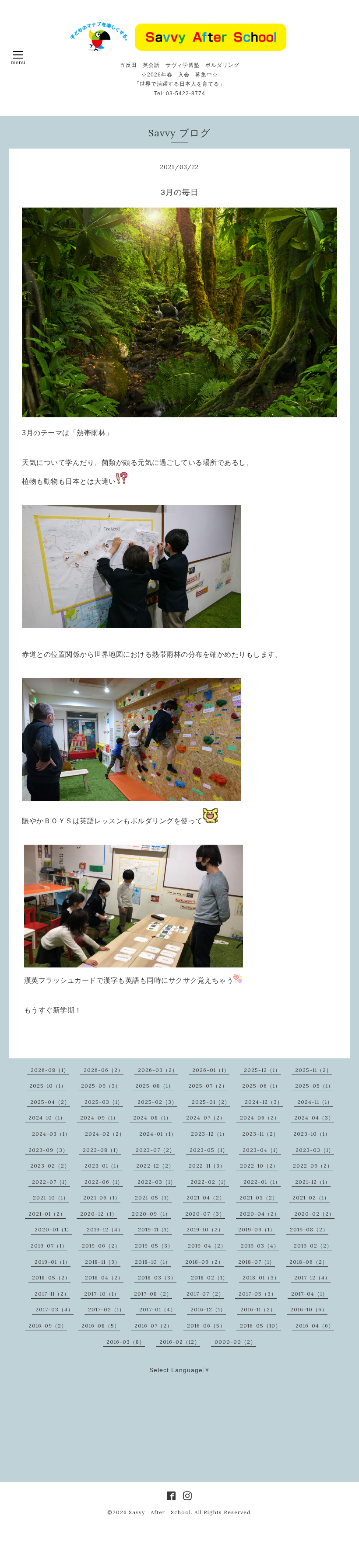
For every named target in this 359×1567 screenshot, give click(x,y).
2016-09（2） (47, 1325)
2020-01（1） (53, 1229)
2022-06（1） (103, 1182)
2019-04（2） (207, 1245)
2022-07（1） (51, 1182)
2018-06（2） (308, 1261)
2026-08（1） (50, 1070)
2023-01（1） (103, 1165)
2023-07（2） (155, 1150)
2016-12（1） (208, 1309)
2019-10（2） (205, 1229)
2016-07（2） (153, 1325)
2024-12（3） (264, 1102)
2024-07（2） (205, 1117)
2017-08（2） (153, 1293)
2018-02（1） (209, 1277)
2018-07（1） (256, 1261)
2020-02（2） (314, 1213)
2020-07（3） (205, 1213)
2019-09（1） (256, 1229)
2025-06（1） (261, 1085)
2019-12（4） (105, 1229)
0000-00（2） (235, 1341)
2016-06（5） (206, 1325)
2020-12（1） (98, 1213)
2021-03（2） (258, 1197)
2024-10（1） (47, 1117)
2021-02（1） (311, 1197)
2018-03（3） (157, 1277)
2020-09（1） (151, 1213)
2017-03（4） (54, 1309)
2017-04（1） (309, 1293)
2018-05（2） (51, 1277)
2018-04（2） (104, 1277)
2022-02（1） (209, 1182)
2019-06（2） (101, 1245)
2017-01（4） (157, 1309)
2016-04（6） (315, 1325)
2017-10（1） (102, 1293)
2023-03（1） (315, 1150)
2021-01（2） (47, 1213)
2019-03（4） (260, 1245)
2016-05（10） (260, 1325)
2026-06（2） (103, 1070)
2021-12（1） (313, 1182)
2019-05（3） (154, 1245)
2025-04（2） (50, 1102)
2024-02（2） (105, 1133)
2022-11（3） (207, 1165)
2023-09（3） (48, 1150)
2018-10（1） (153, 1261)
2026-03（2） (158, 1070)
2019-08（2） (309, 1229)
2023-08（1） (102, 1150)
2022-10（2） (259, 1165)
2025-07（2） (208, 1085)
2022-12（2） (155, 1165)
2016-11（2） (258, 1309)
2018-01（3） (261, 1277)
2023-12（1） (209, 1133)
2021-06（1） (101, 1197)
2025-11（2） (313, 1070)
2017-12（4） (312, 1277)
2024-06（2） (260, 1117)
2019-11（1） (155, 1229)
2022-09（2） (313, 1165)
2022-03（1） (156, 1182)
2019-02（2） (313, 1245)
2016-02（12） (179, 1341)
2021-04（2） (206, 1197)
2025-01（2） (211, 1102)
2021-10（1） (51, 1197)
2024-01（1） (157, 1133)
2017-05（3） (258, 1293)
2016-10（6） (308, 1309)
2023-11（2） (260, 1133)
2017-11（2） (52, 1293)
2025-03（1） (103, 1102)
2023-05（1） (209, 1150)
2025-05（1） (314, 1085)
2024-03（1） (51, 1133)
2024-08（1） (152, 1117)
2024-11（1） (315, 1102)
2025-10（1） (48, 1085)
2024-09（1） (99, 1117)
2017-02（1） (106, 1309)
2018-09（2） (204, 1261)
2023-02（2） (50, 1165)
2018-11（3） (102, 1261)
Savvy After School (160, 1512)
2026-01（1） (210, 1070)
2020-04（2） (259, 1213)
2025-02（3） (157, 1102)
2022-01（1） (262, 1182)
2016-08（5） (100, 1325)
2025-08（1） (154, 1085)
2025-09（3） (101, 1085)
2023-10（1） (312, 1133)
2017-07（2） (205, 1293)
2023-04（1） (262, 1150)
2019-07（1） (49, 1245)
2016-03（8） (125, 1341)
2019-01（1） (52, 1261)
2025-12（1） (262, 1070)
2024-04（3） (314, 1117)
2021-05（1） (153, 1197)
